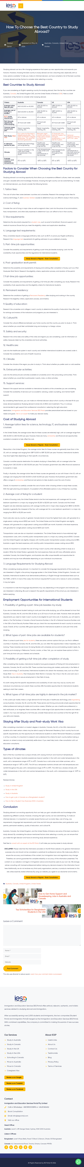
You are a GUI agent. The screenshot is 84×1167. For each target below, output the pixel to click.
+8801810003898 (29, 1107)
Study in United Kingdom (14, 786)
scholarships (19, 480)
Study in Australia (11, 793)
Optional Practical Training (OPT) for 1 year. (73, 136)
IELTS (6, 116)
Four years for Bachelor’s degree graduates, (26, 134)
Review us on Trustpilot (15, 1083)
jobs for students (29, 640)
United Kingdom (65, 43)
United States (36, 884)
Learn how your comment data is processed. (46, 974)
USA (60, 93)
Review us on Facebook (15, 1089)
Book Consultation (15, 1111)
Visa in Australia (17, 674)
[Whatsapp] (78, 1161)
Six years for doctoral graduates (26, 139)
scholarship (51, 436)
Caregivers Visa (13, 1071)
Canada (55, 43)
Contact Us (52, 1049)
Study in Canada (13, 1044)
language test (18, 239)
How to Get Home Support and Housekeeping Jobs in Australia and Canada (54, 896)
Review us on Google (14, 1077)
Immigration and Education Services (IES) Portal (28, 410)
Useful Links (52, 1040)
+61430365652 (43, 1107)
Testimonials (53, 1053)
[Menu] (20, 5)
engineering (76, 700)
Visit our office (13, 1120)
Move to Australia (14, 1062)
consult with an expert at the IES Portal (25, 843)
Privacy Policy (53, 1062)
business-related (29, 198)
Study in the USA (11, 789)
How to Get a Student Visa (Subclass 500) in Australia (24, 801)
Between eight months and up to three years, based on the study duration (43, 137)
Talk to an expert (22, 414)
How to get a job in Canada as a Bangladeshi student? (25, 797)
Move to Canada (14, 1066)
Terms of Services (55, 1066)
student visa (36, 222)
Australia (48, 43)
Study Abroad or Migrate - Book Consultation (42, 258)
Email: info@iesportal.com (18, 1116)
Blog (50, 1057)
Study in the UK (13, 1049)
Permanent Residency (37, 295)
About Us (51, 1044)
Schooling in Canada (15, 1057)
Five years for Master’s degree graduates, (26, 136)
